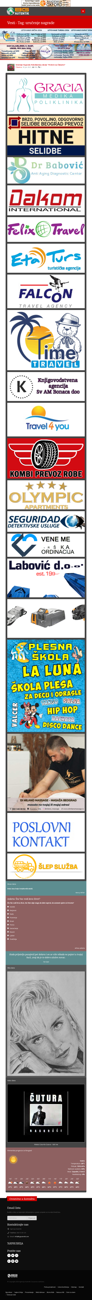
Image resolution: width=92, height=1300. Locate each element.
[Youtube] (16, 1261)
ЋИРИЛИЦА (15, 1243)
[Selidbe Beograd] (46, 136)
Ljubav (12, 935)
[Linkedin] (12, 1261)
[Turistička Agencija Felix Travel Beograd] (46, 230)
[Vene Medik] (46, 546)
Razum (12, 932)
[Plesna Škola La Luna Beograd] (46, 686)
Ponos (12, 925)
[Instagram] (16, 1255)
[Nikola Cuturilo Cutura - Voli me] (46, 1113)
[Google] (9, 1261)
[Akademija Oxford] (46, 3)
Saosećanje (14, 928)
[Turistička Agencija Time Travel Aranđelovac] (46, 341)
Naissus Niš (60, 1292)
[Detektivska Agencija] (46, 522)
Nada (12, 914)
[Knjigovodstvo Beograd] (46, 579)
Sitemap (74, 1287)
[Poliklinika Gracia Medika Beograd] (46, 95)
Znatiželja (13, 939)
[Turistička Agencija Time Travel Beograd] (46, 36)
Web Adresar (40, 1292)
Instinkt (12, 907)
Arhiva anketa (80, 948)
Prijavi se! (31, 1218)
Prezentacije (29, 1292)
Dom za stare (70, 1292)
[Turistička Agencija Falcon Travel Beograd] (46, 51)
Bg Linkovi (9, 1292)
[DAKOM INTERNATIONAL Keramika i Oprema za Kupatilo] (46, 201)
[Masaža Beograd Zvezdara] (46, 773)
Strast (12, 921)
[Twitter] (12, 1255)
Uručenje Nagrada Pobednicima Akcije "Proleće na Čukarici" (40, 65)
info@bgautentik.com (22, 1237)
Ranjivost (13, 910)
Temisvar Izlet (11, 1295)
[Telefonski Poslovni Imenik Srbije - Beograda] (46, 833)
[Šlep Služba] (46, 867)
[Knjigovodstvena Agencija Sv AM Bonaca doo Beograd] (46, 387)
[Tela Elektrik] (46, 619)
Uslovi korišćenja (63, 1287)
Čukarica (19, 67)
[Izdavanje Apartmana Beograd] (46, 495)
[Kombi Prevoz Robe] (46, 459)
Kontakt (81, 1287)
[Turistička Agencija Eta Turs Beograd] (46, 259)
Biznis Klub (50, 1292)
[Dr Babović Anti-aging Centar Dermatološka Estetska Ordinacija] (46, 171)
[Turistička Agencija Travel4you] (46, 420)
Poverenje (13, 918)
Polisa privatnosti (50, 1287)
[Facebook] (9, 1255)
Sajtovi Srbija (18, 1292)
